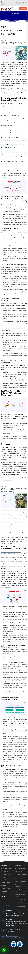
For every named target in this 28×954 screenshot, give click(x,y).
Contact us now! (8, 480)
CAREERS (4, 900)
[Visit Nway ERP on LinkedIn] (25, 3)
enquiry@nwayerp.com (8, 3)
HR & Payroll (19, 871)
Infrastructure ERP (6, 874)
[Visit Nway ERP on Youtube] (2, 5)
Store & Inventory (20, 902)
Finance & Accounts (21, 868)
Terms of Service (6, 905)
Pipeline (4, 885)
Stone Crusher (5, 879)
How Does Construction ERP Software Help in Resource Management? (13, 43)
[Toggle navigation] (15, 9)
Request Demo (23, 8)
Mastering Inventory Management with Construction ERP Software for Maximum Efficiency (14, 490)
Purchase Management (21, 874)
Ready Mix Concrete (7, 877)
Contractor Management (18, 885)
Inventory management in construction (11, 551)
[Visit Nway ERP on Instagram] (23, 3)
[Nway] (7, 8)
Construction (14, 13)
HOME (3, 897)
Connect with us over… (12, 936)
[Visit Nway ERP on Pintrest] (17, 3)
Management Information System (20, 905)
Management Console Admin (20, 895)
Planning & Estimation (21, 889)
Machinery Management (18, 878)
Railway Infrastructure (7, 888)
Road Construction (6, 868)
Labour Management (21, 881)
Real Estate (4, 891)
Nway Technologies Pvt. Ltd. (13, 950)
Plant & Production (20, 899)
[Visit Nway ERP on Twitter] (21, 3)
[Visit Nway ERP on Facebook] (19, 3)
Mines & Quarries (6, 882)
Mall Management (6, 894)
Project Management (21, 891)
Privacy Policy (5, 903)
